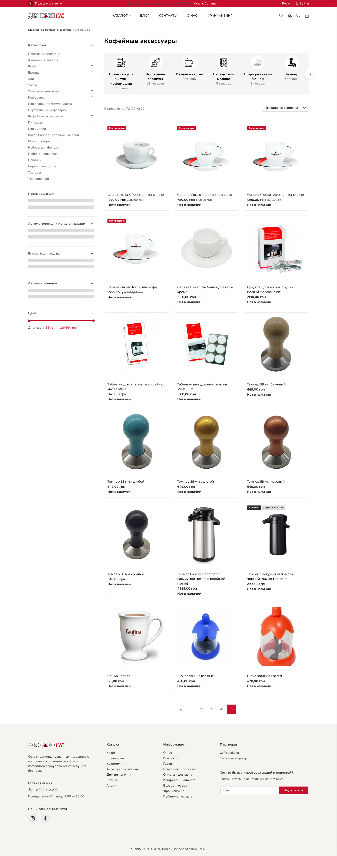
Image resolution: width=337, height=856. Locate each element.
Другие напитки (118, 774)
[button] (309, 74)
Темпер (292, 74)
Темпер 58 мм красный (266, 481)
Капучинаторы (189, 74)
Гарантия (170, 764)
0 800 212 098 (47, 790)
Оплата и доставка (177, 774)
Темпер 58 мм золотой (195, 481)
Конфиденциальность (180, 780)
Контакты (168, 15)
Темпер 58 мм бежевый (266, 384)
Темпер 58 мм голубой (125, 481)
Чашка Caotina (118, 676)
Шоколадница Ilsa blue (195, 676)
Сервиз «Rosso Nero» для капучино (275, 195)
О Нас (192, 15)
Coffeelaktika (229, 753)
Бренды (112, 780)
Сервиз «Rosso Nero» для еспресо (204, 195)
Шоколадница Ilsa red (264, 676)
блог (144, 15)
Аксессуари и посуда (122, 769)
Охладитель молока (223, 76)
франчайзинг (219, 15)
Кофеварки (115, 758)
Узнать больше (204, 3)
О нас (167, 753)
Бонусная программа (179, 769)
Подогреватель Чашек (258, 76)
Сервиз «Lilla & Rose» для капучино (135, 195)
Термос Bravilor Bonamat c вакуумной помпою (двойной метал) (201, 578)
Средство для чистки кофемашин (121, 79)
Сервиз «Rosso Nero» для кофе (132, 287)
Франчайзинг (173, 791)
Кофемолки (115, 764)
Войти (304, 3)
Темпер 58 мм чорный (125, 574)
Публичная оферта (177, 796)
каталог (120, 15)
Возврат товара (175, 785)
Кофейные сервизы (155, 76)
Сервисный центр (233, 758)
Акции (111, 785)
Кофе (110, 753)
